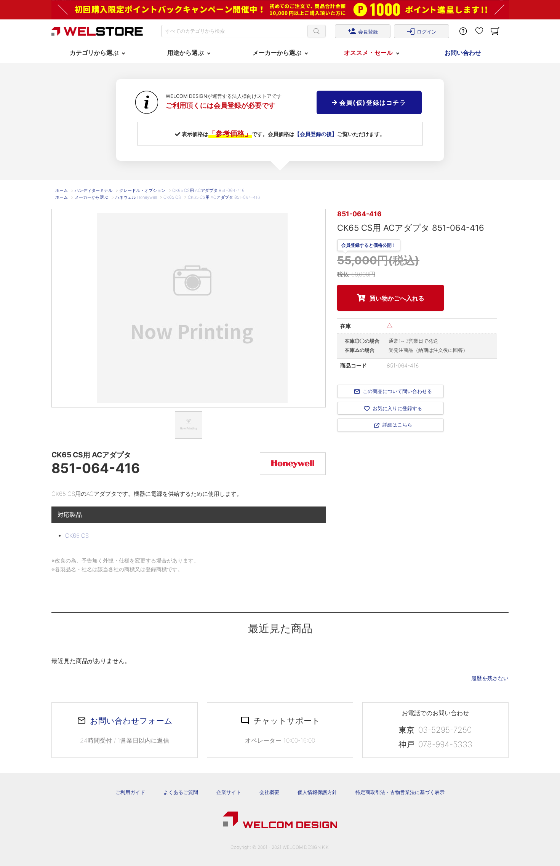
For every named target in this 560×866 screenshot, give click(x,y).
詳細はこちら (397, 425)
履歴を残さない (490, 678)
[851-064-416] (188, 425)
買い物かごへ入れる (397, 298)
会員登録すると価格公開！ (368, 246)
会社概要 (269, 792)
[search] (316, 31)
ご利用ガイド (130, 792)
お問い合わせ (463, 52)
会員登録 (362, 31)
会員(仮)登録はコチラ (371, 102)
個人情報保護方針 (317, 792)
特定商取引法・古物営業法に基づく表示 (400, 792)
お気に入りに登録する (397, 408)
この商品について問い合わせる (397, 391)
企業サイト (228, 792)
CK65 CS (77, 535)
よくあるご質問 (180, 792)
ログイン (421, 31)
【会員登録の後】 (315, 134)
